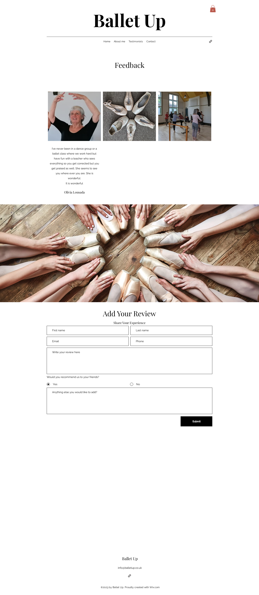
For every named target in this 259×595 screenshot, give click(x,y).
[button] (213, 8)
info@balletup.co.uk (130, 567)
